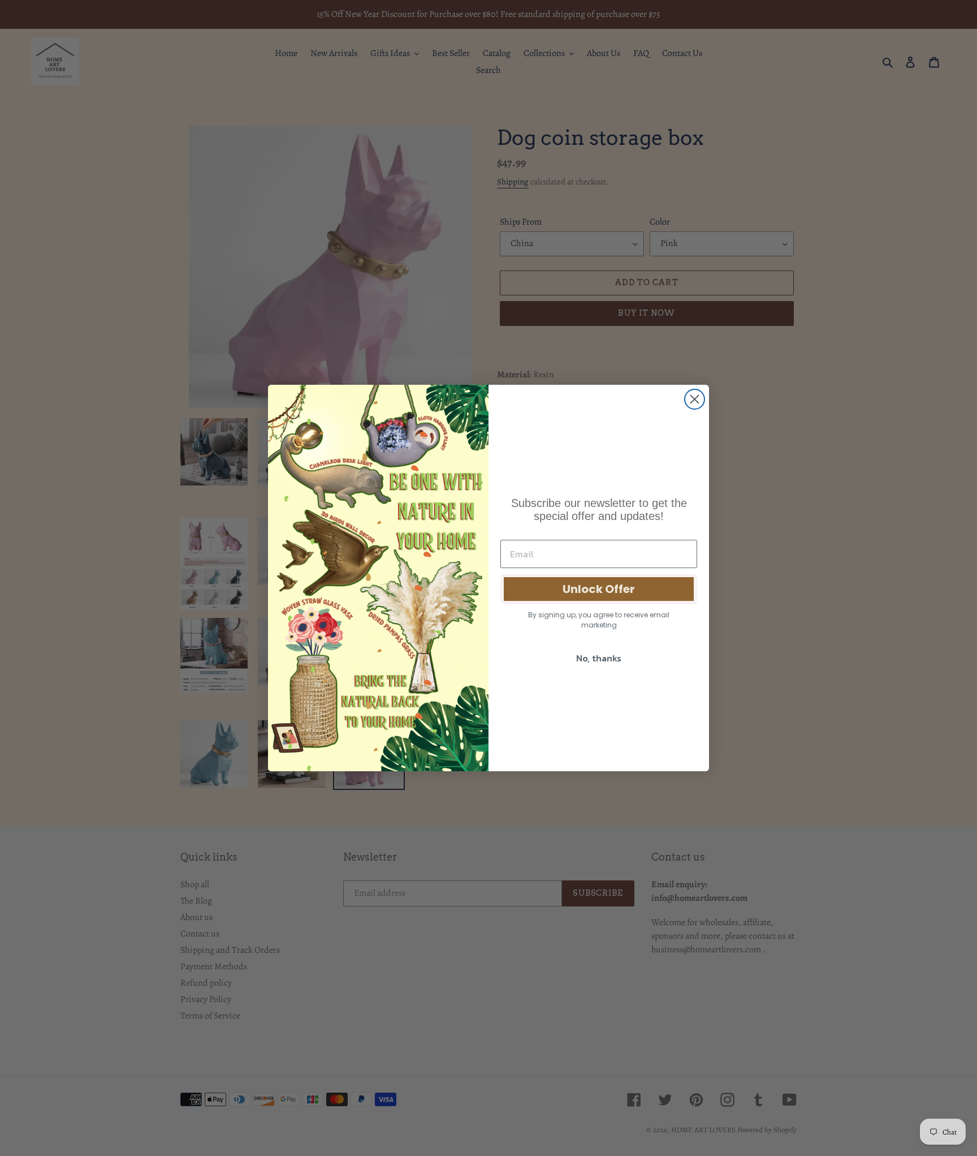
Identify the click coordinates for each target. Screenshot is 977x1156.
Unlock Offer (599, 589)
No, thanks (598, 658)
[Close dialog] (694, 399)
